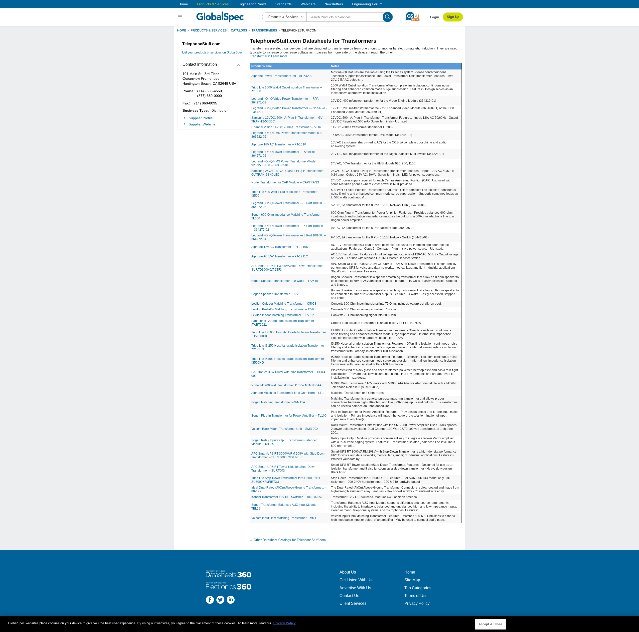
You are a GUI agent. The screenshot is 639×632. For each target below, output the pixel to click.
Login (434, 17)
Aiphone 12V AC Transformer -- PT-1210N (279, 247)
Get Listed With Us (355, 580)
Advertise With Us (355, 588)
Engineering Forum (367, 4)
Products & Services (213, 4)
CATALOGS (239, 30)
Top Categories (417, 588)
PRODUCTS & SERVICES (209, 30)
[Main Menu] (180, 17)
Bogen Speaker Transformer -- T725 (275, 294)
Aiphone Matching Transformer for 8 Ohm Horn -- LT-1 (287, 393)
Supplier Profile (201, 118)
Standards (283, 4)
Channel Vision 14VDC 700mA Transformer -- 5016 (286, 127)
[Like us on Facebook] (210, 600)
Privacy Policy (417, 603)
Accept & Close (490, 624)
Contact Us (349, 596)
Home (183, 4)
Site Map (412, 580)
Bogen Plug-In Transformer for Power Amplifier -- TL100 (288, 415)
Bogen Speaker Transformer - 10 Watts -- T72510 (284, 281)
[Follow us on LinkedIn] (231, 600)
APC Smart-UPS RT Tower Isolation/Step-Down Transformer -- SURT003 (283, 468)
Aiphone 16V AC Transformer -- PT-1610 (278, 144)
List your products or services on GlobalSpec (212, 52)
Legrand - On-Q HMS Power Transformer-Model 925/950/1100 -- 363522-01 (283, 163)
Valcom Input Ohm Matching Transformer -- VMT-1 (285, 518)
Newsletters (333, 4)
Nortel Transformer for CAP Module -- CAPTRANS (285, 182)
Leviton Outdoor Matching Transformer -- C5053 (283, 303)
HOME (181, 30)
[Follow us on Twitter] (220, 600)
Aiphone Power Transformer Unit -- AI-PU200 (281, 76)
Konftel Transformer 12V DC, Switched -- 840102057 (287, 497)
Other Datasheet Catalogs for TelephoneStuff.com (290, 540)
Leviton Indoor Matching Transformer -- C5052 (282, 315)
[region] (319, 624)
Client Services (352, 603)
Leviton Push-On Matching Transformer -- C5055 (284, 309)
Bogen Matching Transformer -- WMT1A (278, 402)
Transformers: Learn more (268, 56)
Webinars (308, 4)
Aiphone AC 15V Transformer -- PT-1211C (279, 256)
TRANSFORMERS (264, 30)
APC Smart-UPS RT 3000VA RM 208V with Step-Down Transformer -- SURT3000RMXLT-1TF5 (288, 455)
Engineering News (252, 4)
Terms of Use (416, 596)
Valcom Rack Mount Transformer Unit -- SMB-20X (284, 429)
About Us (347, 572)
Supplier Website (202, 124)
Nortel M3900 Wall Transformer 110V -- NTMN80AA (286, 385)
